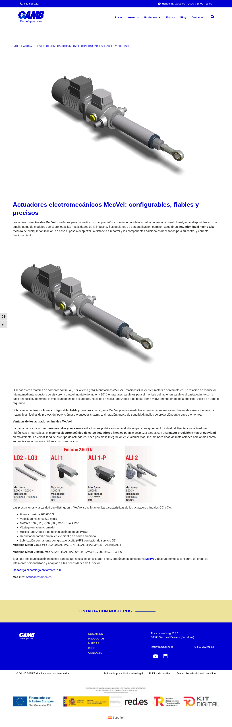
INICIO (16, 46)
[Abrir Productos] (159, 18)
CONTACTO (95, 652)
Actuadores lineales (38, 577)
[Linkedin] (165, 656)
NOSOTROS (95, 633)
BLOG (91, 648)
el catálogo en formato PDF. (37, 570)
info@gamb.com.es (162, 646)
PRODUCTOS (96, 638)
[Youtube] (155, 656)
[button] (212, 17)
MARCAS (93, 643)
